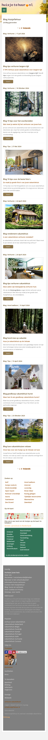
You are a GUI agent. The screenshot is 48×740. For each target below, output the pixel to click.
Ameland (10, 532)
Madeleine (9, 667)
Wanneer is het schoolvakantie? (17, 580)
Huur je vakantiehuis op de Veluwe (16, 341)
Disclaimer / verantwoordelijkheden (18, 577)
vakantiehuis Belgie (12, 627)
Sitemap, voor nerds (12, 592)
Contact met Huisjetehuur (15, 585)
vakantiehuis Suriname (13, 639)
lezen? (8, 81)
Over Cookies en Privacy (14, 590)
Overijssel (23, 533)
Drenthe (9, 534)
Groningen (10, 544)
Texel (22, 540)
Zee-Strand (9, 502)
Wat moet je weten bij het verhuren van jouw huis (22, 124)
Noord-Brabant (12, 549)
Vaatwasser (9, 499)
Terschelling (24, 538)
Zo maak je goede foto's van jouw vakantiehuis (21, 182)
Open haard (9, 491)
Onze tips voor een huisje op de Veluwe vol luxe (21, 450)
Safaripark (8, 687)
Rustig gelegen (29, 494)
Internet (27, 485)
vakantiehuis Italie (12, 636)
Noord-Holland (25, 531)
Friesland (10, 539)
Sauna (7, 497)
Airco (6, 674)
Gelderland (10, 541)
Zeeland (23, 547)
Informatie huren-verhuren (15, 582)
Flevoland (10, 537)
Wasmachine (29, 499)
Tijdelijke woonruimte (32, 497)
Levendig (27, 488)
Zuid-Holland (24, 550)
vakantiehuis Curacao (13, 641)
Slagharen (8, 690)
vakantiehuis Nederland (14, 624)
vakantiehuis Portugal (13, 634)
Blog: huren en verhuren (14, 587)
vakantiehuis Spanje (12, 631)
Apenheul (8, 682)
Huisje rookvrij (10, 485)
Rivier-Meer (28, 491)
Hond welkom (29, 482)
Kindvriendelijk (11, 488)
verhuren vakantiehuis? (13, 702)
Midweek (8, 698)
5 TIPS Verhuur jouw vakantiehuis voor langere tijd (22, 70)
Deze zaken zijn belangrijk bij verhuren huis (19, 287)
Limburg (10, 546)
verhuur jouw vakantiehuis (15, 622)
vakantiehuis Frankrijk (13, 629)
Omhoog (6, 717)
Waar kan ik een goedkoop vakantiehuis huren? (21, 397)
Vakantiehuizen (4, 10)
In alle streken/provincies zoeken (17, 555)
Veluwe (22, 545)
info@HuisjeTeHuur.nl (12, 707)
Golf (6, 482)
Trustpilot (8, 648)
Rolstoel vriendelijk (12, 494)
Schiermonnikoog (26, 535)
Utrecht (22, 543)
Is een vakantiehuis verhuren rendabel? (18, 237)
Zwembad (28, 502)
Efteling (7, 685)
